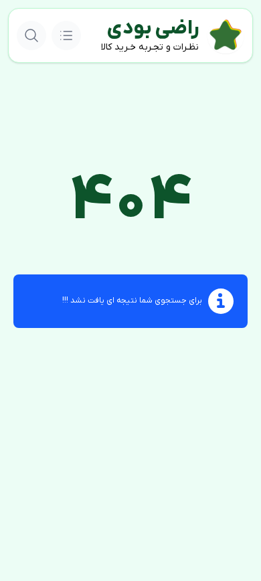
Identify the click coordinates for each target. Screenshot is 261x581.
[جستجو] (31, 35)
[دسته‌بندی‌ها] (66, 35)
